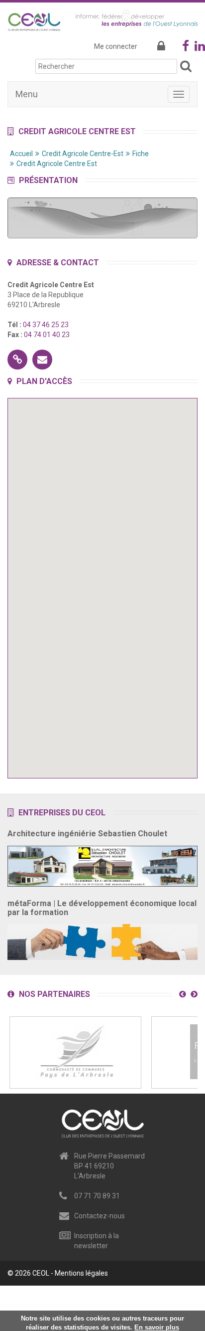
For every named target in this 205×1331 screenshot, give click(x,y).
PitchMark (182, 1298)
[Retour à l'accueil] (34, 20)
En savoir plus (156, 1327)
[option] (75, 1052)
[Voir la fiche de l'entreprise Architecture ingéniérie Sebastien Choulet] (102, 863)
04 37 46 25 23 (46, 325)
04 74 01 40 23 (47, 335)
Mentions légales (81, 1273)
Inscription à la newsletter (96, 1241)
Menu (26, 94)
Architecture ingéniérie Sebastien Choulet (87, 833)
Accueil (21, 154)
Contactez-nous (99, 1216)
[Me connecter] (161, 46)
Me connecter (115, 46)
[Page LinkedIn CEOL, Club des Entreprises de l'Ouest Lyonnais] (200, 48)
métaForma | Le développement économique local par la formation (102, 908)
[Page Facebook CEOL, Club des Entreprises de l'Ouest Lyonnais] (185, 48)
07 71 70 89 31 (97, 1196)
